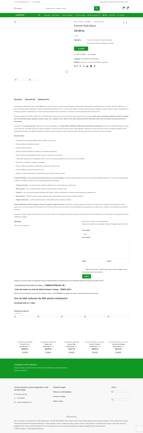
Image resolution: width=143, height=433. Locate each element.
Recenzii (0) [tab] (30, 99)
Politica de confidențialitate (62, 392)
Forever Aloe (101, 342)
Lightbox (66, 71)
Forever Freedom (94, 344)
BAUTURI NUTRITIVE (91, 342)
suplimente (105, 62)
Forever (90, 62)
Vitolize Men (48, 344)
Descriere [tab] (18, 99)
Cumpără (81, 48)
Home (75, 21)
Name (84, 261)
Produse (81, 21)
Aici (33, 303)
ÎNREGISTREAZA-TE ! (56, 285)
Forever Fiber (71, 344)
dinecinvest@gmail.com (24, 402)
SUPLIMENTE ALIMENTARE (88, 21)
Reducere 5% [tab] (43, 99)
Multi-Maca (97, 62)
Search (97, 8)
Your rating (86, 230)
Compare (93, 54)
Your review (86, 237)
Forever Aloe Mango (118, 344)
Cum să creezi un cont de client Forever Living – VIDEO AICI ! (43, 289)
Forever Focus (24, 344)
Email (109, 261)
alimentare (83, 62)
